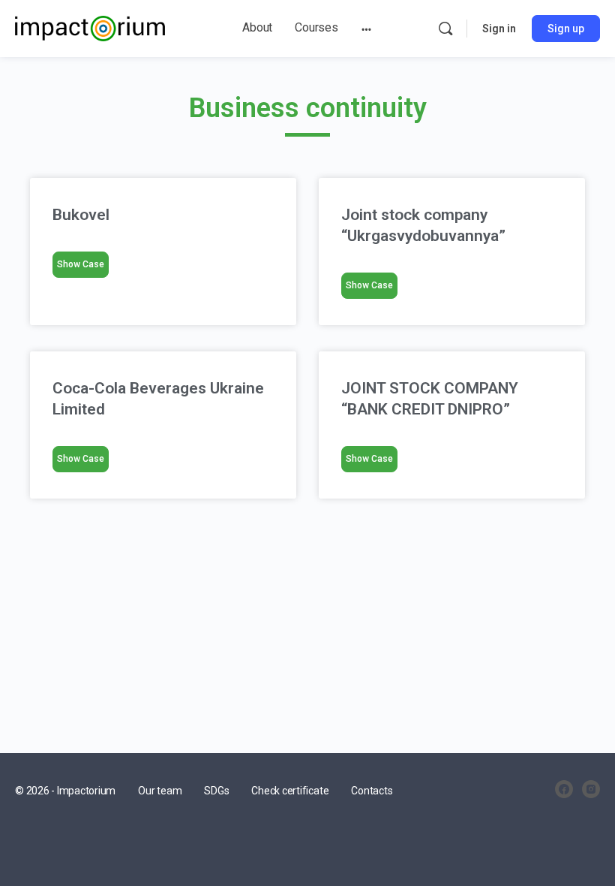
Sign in (499, 29)
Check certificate (289, 791)
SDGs (216, 791)
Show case (80, 264)
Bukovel (82, 215)
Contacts (371, 791)
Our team (160, 791)
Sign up (566, 29)
